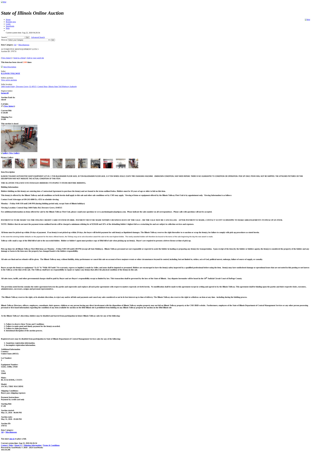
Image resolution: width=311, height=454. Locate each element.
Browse (4, 40)
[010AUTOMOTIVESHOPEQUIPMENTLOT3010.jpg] (121, 168)
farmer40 (5, 93)
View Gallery (14, 153)
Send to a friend (19, 58)
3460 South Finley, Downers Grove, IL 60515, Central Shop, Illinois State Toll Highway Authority (39, 86)
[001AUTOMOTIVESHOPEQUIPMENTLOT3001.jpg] (7, 168)
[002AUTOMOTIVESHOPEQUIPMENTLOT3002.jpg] (20, 168)
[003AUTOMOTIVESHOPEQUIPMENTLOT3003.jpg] (32, 168)
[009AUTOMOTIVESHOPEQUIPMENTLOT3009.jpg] (108, 168)
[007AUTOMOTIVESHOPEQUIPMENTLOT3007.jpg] (83, 168)
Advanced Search (38, 37)
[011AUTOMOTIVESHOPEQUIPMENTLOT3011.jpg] (133, 168)
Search (4, 37)
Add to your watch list (35, 58)
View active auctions (9, 80)
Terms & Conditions (51, 445)
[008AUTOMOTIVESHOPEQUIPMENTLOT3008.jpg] (95, 168)
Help (11, 445)
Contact (4, 445)
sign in (12, 439)
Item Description (9, 67)
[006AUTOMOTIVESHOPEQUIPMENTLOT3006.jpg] (70, 168)
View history (6, 58)
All (15, 45)
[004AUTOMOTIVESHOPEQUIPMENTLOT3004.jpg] (45, 168)
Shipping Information (32, 445)
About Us (18, 445)
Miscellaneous (23, 45)
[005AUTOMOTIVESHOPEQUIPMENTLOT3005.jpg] (58, 168)
